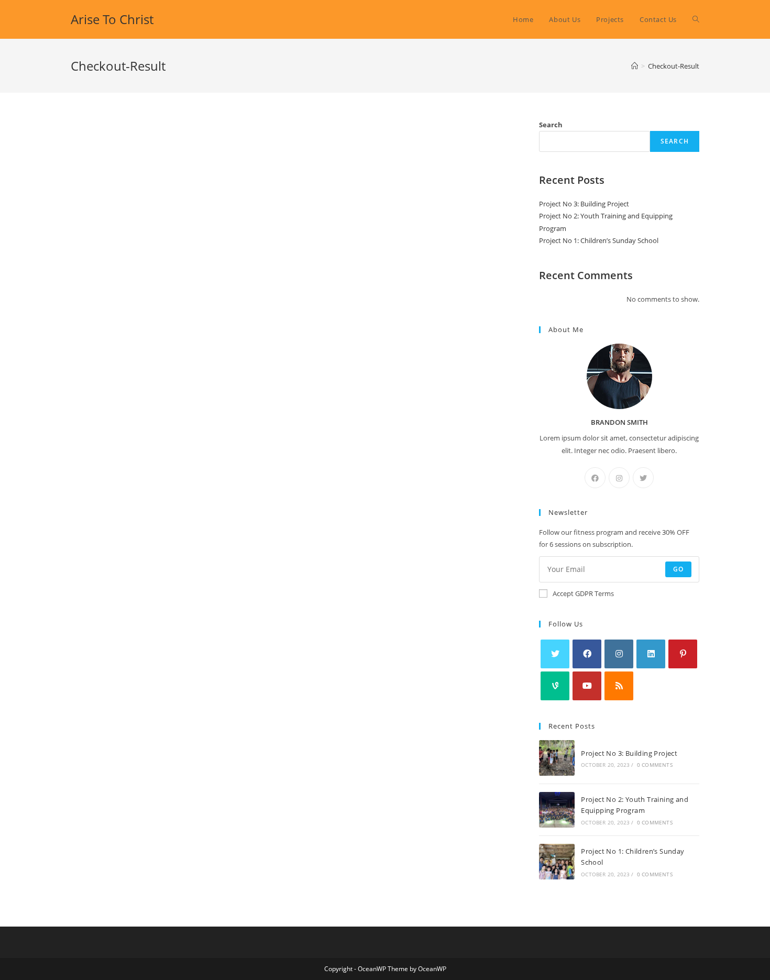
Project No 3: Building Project (589, 203)
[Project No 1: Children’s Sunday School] (557, 861)
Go (678, 569)
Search (551, 124)
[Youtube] (587, 685)
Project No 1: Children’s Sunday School (598, 240)
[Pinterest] (682, 654)
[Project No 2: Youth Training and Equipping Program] (557, 810)
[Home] (634, 66)
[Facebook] (595, 477)
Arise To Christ (112, 19)
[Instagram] (619, 477)
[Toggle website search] (696, 19)
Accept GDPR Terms (583, 593)
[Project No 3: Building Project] (557, 758)
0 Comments (655, 764)
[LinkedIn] (650, 654)
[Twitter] (643, 477)
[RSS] (618, 685)
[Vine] (555, 685)
